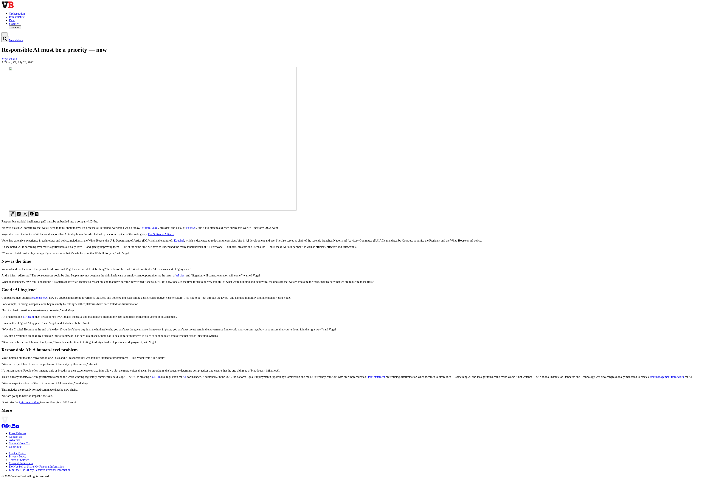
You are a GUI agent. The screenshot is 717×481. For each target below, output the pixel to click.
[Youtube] (17, 427)
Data (12, 20)
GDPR (156, 376)
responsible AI (39, 297)
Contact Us (15, 436)
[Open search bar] (5, 39)
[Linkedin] (13, 427)
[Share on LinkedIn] (19, 214)
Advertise (14, 440)
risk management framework (667, 376)
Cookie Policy (17, 453)
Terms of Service (19, 459)
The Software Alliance (161, 234)
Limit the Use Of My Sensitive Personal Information (40, 469)
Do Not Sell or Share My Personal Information (36, 466)
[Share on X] (25, 214)
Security (14, 23)
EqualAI (191, 227)
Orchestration (17, 13)
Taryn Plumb (9, 59)
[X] (10, 427)
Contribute (15, 446)
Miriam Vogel (150, 227)
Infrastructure (17, 16)
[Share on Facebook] (31, 214)
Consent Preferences (21, 463)
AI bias (180, 275)
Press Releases (17, 433)
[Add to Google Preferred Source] (36, 214)
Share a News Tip (19, 443)
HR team (28, 316)
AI (184, 376)
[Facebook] (3, 427)
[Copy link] (12, 214)
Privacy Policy (17, 456)
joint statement (376, 376)
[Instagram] (7, 427)
